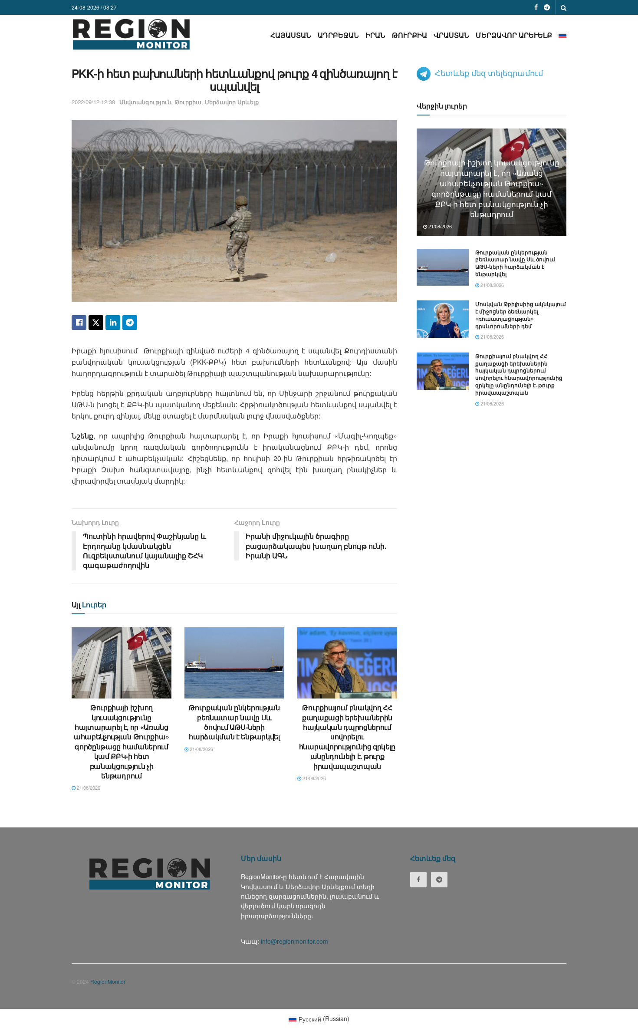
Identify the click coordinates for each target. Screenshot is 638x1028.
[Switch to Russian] (562, 35)
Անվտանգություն (145, 102)
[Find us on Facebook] (536, 7)
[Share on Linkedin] (112, 322)
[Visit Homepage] (131, 34)
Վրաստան (451, 35)
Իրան (375, 35)
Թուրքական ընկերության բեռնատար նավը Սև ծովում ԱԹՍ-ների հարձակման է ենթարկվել (234, 721)
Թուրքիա (409, 35)
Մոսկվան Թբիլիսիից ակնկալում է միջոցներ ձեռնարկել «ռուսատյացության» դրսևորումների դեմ (520, 314)
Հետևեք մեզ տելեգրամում (489, 72)
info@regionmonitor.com (294, 941)
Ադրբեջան (338, 35)
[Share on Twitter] (96, 322)
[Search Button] (563, 7)
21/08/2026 (88, 787)
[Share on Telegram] (129, 322)
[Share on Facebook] (79, 322)
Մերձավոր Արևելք (514, 35)
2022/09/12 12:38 (93, 102)
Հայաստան (290, 35)
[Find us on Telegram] (547, 7)
